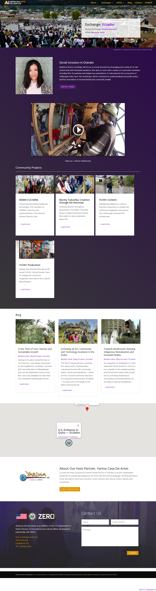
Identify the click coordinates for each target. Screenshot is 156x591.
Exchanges (106, 3)
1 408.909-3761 (24, 546)
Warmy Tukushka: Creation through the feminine (75, 205)
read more (25, 224)
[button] (69, 443)
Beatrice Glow (98, 32)
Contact (138, 3)
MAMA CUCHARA (35, 205)
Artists (119, 3)
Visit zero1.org (22, 540)
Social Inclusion (109, 29)
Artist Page (67, 86)
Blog (130, 3)
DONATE (148, 3)
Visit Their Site (69, 489)
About (93, 3)
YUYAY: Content (114, 205)
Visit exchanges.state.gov (27, 537)
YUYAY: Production (35, 269)
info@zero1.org (22, 543)
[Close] (78, 425)
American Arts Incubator (24, 574)
